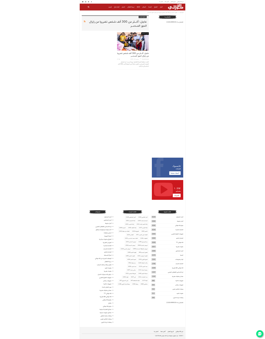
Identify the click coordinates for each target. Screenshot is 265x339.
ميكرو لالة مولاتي (179, 225)
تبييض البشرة (143, 245)
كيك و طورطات (179, 259)
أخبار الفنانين (143, 217)
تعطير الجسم (143, 252)
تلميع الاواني (143, 259)
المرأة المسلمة (107, 255)
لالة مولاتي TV (179, 242)
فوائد (125, 277)
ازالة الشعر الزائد (142, 224)
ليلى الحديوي (124, 281)
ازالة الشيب (129, 224)
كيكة (145, 281)
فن (133, 277)
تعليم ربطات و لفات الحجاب (104, 265)
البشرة (122, 228)
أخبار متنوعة (180, 221)
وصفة (135, 284)
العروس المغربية (107, 242)
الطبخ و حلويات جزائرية (105, 239)
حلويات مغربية (179, 247)
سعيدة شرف (143, 270)
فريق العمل (173, 2)
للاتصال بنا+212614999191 (174, 22)
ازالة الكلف (132, 228)
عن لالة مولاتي (180, 2)
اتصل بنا (161, 2)
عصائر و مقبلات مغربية (177, 276)
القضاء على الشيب (142, 235)
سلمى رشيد (131, 270)
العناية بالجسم (179, 264)
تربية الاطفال (130, 7)
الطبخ (155, 7)
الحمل (123, 7)
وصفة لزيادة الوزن (124, 284)
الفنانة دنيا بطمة (124, 231)
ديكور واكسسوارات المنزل (104, 274)
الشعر (145, 231)
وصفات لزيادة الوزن (178, 298)
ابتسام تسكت (143, 221)
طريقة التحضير (131, 273)
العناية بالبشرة (179, 230)
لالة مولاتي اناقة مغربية (177, 268)
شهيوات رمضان (179, 285)
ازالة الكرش (143, 228)
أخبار (161, 7)
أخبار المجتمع (145, 33)
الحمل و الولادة (107, 233)
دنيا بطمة (132, 263)
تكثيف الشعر (130, 256)
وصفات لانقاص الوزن (177, 289)
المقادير (130, 235)
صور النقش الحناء (106, 287)
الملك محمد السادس (131, 238)
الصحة (150, 7)
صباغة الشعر (143, 273)
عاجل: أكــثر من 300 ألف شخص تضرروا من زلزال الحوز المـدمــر (133, 55)
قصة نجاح (116, 7)
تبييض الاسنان (131, 242)
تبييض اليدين (125, 249)
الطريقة (135, 231)
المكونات (144, 238)
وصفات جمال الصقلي (106, 316)
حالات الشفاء (143, 263)
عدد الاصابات (143, 277)
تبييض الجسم (130, 245)
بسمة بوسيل (143, 242)
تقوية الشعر (132, 252)
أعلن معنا (167, 2)
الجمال (144, 7)
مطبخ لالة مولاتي (107, 300)
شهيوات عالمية (179, 281)
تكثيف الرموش (142, 256)
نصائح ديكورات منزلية (105, 313)
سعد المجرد (143, 266)
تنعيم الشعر (131, 259)
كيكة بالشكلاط (135, 281)
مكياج (109, 303)
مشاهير (144, 284)
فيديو (110, 7)
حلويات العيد (180, 293)
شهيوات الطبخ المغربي (177, 234)
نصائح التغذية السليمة (105, 309)
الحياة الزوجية (107, 236)
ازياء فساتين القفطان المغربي (175, 272)
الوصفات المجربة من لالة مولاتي (103, 258)
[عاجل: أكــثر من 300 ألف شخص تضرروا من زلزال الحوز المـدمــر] (133, 41)
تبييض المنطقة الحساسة (140, 249)
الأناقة (138, 7)
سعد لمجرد (132, 266)
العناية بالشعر (179, 238)
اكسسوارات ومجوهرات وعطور (103, 230)
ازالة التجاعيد (130, 221)
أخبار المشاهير (179, 251)
